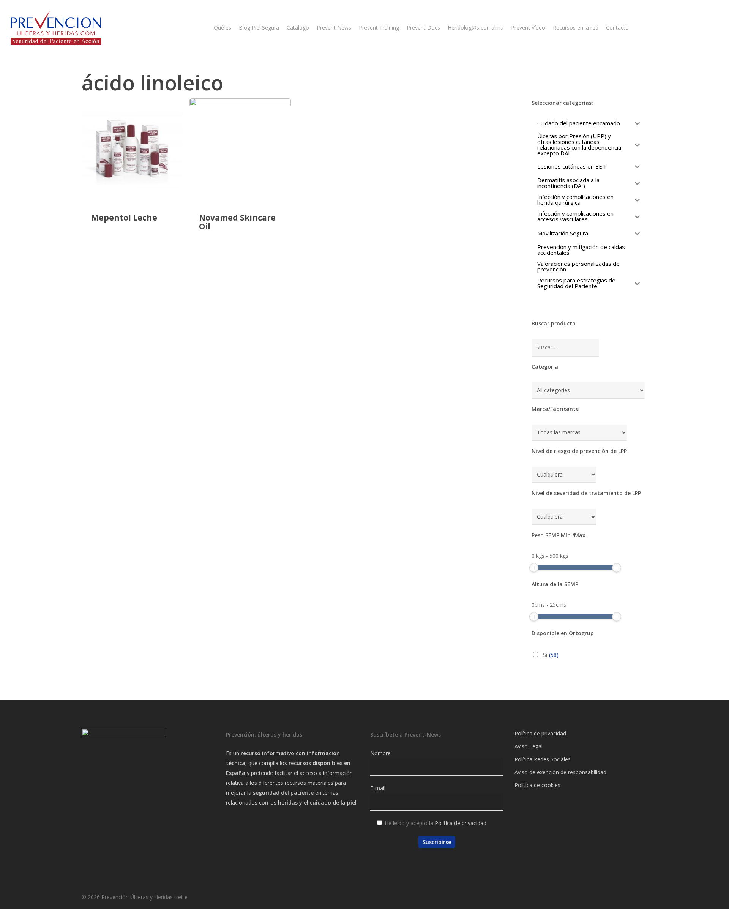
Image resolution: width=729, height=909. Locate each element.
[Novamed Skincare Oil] (240, 149)
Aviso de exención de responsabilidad (560, 772)
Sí (551, 654)
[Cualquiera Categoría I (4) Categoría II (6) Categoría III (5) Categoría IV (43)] (564, 517)
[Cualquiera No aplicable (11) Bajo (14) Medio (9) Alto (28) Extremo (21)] (564, 475)
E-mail (377, 788)
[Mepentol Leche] (132, 149)
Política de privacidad (460, 823)
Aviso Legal (528, 746)
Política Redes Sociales (542, 759)
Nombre (380, 753)
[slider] (533, 567)
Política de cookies (537, 785)
